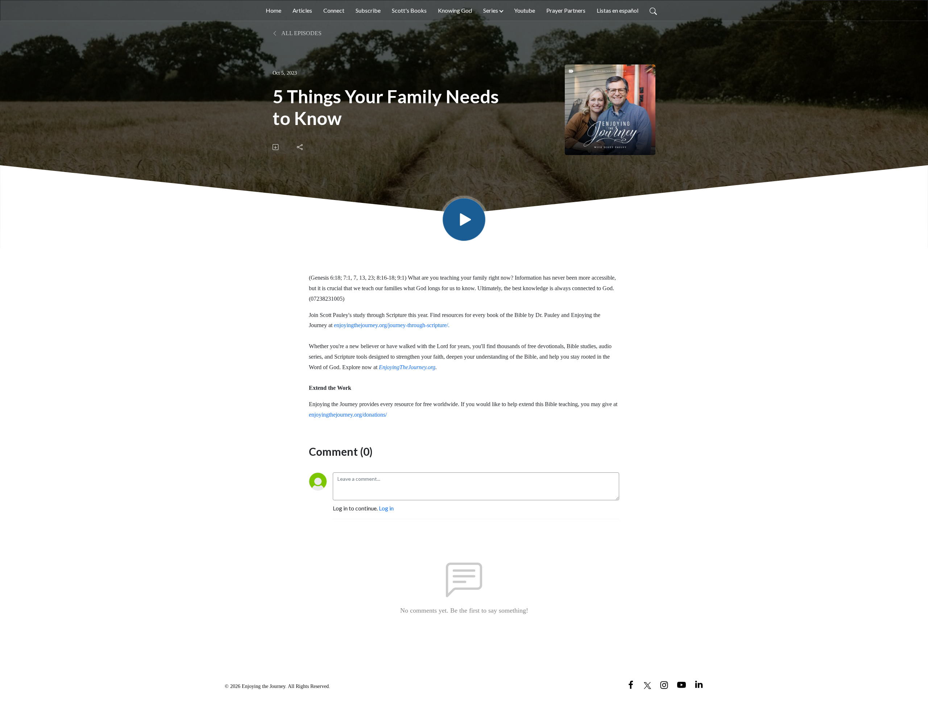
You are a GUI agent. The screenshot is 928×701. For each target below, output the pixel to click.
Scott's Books (409, 10)
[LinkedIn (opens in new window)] (699, 684)
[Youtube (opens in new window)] (681, 684)
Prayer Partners (565, 10)
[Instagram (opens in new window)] (664, 684)
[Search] (653, 10)
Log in (386, 508)
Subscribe (368, 10)
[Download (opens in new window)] (276, 147)
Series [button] (490, 10)
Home (273, 10)
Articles (302, 10)
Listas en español (617, 10)
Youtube (524, 10)
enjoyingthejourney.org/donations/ (348, 415)
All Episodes (301, 33)
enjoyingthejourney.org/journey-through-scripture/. (392, 325)
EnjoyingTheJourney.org (407, 367)
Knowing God (455, 10)
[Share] (300, 147)
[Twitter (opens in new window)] (647, 684)
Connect (333, 10)
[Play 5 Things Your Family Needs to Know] (464, 219)
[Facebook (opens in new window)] (630, 684)
